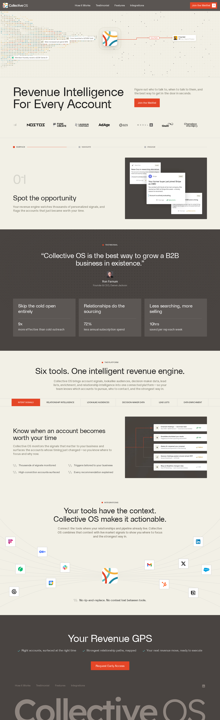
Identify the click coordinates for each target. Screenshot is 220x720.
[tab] (19, 147)
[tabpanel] (60, 194)
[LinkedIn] (203, 686)
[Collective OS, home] (16, 5)
